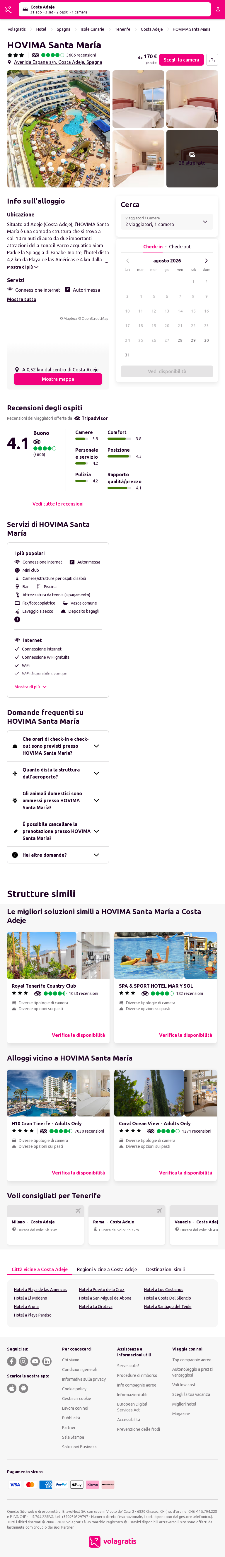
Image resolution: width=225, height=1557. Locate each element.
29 (193, 340)
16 (206, 311)
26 (153, 340)
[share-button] (212, 60)
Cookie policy (74, 1389)
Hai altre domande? (45, 855)
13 (167, 311)
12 (153, 311)
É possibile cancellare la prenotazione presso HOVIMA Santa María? (57, 831)
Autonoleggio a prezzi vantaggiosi (192, 1372)
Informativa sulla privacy (84, 1379)
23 (206, 325)
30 (206, 340)
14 (180, 311)
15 (193, 311)
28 (180, 340)
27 (167, 340)
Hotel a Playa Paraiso (33, 1315)
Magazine (181, 1413)
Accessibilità (128, 1419)
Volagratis (17, 29)
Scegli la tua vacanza (191, 1394)
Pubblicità (71, 1418)
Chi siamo (70, 1360)
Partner (69, 1427)
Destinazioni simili (165, 1269)
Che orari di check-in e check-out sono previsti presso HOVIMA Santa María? (56, 746)
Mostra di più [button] (27, 686)
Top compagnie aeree (192, 1360)
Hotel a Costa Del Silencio (167, 1298)
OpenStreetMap (95, 318)
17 (127, 325)
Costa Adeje (152, 29)
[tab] (39, 1270)
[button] (58, 128)
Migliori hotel (184, 1404)
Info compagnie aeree (136, 1385)
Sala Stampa (73, 1437)
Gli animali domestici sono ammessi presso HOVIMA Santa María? (52, 800)
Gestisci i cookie (76, 1398)
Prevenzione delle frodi (138, 1429)
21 (180, 325)
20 (167, 325)
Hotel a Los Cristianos (163, 1289)
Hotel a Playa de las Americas (40, 1289)
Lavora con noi (75, 1408)
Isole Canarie (92, 29)
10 (127, 311)
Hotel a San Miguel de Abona (105, 1298)
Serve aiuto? (128, 1365)
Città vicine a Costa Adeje (40, 1269)
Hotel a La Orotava (95, 1306)
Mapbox (70, 318)
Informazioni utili (132, 1394)
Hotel (41, 29)
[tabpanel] (112, 1303)
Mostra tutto (21, 299)
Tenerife (122, 29)
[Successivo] (206, 261)
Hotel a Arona (26, 1306)
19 (153, 325)
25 (140, 340)
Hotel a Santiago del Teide (168, 1306)
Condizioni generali (79, 1369)
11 (140, 311)
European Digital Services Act (132, 1407)
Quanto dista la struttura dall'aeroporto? (51, 773)
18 (140, 325)
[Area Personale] (218, 9)
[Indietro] (127, 261)
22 (193, 325)
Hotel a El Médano (30, 1298)
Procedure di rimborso (137, 1375)
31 (127, 355)
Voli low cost (183, 1384)
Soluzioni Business (79, 1447)
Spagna (63, 29)
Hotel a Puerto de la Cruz (102, 1289)
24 (127, 340)
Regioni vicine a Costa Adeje (107, 1269)
